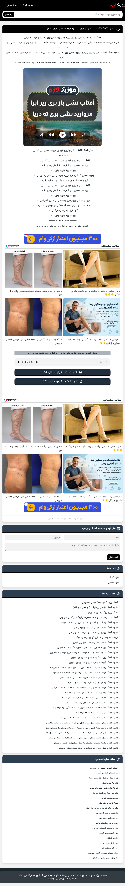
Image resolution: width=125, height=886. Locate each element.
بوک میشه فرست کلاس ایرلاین (103, 853)
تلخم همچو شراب (109, 798)
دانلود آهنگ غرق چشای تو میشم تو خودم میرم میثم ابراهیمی (88, 748)
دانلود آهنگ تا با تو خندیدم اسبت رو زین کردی (95, 642)
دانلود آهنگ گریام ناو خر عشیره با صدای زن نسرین (93, 662)
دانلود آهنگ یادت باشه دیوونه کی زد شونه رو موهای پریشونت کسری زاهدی (81, 727)
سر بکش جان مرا (110, 843)
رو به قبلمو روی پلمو (108, 818)
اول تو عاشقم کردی (109, 848)
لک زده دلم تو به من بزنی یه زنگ (102, 808)
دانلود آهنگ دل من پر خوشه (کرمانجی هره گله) (95, 607)
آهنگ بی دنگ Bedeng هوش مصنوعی (100, 602)
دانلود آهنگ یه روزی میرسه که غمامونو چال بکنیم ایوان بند (89, 717)
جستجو (8, 14)
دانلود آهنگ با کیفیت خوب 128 (60, 381)
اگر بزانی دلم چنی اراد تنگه (105, 858)
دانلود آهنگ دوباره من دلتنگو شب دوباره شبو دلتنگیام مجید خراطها (85, 672)
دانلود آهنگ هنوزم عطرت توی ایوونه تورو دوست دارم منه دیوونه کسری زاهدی (80, 732)
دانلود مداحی (114, 582)
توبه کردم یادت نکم (108, 803)
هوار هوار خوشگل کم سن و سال (103, 777)
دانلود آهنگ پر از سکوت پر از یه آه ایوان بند (97, 712)
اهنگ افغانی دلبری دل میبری (104, 768)
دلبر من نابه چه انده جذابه (105, 793)
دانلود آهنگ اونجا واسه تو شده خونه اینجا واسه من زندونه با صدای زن (84, 652)
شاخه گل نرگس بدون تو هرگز (104, 788)
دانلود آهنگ (27, 5)
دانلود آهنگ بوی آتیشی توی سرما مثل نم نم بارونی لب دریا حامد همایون (82, 722)
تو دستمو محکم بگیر (107, 772)
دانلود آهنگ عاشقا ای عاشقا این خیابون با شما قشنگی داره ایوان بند (85, 707)
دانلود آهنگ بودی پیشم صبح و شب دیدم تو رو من (93, 632)
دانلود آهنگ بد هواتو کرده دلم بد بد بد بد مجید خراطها (92, 682)
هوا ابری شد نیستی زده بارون (104, 828)
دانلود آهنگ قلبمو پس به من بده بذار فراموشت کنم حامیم (90, 697)
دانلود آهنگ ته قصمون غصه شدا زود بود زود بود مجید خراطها (88, 677)
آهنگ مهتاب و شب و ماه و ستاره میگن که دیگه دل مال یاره (88, 617)
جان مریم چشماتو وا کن (106, 823)
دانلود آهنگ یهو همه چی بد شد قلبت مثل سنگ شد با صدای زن (87, 647)
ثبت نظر (113, 557)
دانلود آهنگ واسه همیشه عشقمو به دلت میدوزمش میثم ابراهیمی (85, 742)
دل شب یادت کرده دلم (107, 813)
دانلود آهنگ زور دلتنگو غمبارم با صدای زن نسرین (94, 657)
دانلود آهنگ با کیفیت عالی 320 (61, 372)
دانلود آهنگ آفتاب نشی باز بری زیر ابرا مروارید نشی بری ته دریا (79, 28)
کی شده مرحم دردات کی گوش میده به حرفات (96, 637)
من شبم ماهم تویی (108, 833)
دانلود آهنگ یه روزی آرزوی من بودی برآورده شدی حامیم (91, 702)
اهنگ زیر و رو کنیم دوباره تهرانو (103, 612)
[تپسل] (26, 235)
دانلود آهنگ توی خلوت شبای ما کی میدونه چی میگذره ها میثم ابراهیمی (83, 737)
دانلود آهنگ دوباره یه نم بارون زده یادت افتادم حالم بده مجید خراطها (85, 687)
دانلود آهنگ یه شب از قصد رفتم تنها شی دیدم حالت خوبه (90, 622)
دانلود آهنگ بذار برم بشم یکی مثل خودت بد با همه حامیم (90, 692)
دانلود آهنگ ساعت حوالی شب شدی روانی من (96, 627)
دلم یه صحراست (110, 783)
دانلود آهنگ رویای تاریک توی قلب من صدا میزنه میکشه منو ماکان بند (84, 667)
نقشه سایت (11, 5)
